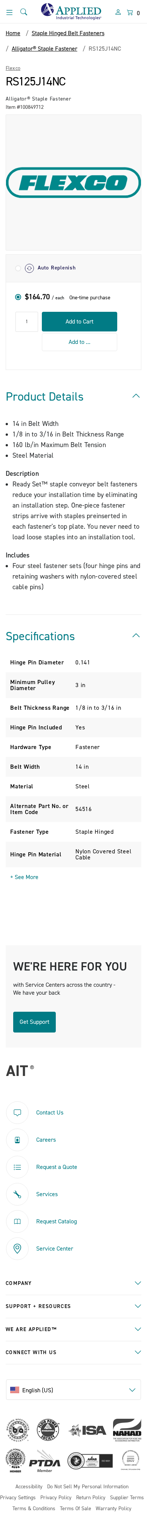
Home (13, 33)
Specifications (40, 636)
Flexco (13, 68)
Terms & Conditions (33, 1509)
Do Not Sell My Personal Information (88, 1487)
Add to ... (79, 342)
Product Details (45, 396)
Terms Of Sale (75, 1509)
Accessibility (29, 1487)
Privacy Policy (56, 1498)
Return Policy (91, 1498)
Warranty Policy (114, 1509)
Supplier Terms (127, 1498)
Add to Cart (79, 321)
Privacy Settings (18, 1498)
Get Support (34, 1022)
